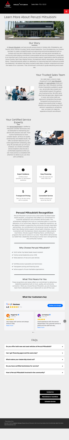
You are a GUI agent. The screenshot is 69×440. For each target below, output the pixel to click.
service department (16, 126)
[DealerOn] (9, 421)
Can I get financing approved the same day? (22, 353)
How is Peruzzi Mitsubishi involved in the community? (25, 372)
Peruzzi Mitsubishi (14, 47)
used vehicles (51, 83)
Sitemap (19, 423)
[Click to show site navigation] (66, 11)
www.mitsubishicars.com (10, 424)
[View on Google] (8, 315)
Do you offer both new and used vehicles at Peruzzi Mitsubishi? (28, 346)
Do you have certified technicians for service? (22, 366)
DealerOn (15, 423)
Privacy (23, 423)
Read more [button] (9, 325)
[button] (4, 321)
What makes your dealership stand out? (20, 359)
